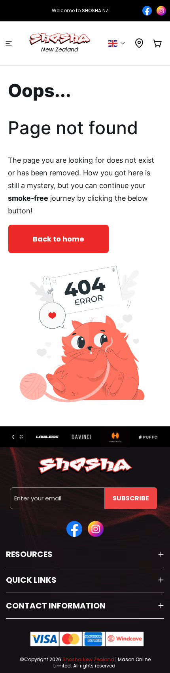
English (119, 43)
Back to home (58, 239)
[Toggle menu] (8, 43)
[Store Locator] (139, 46)
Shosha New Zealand (88, 659)
